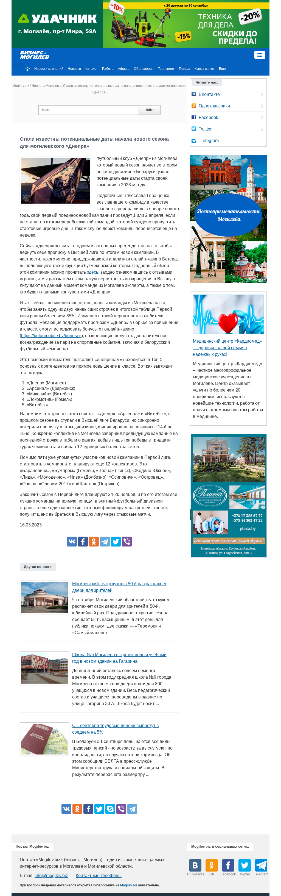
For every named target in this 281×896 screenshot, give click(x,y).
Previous (184, 497)
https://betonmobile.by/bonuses (51, 335)
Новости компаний (48, 69)
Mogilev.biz (20, 86)
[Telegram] (105, 542)
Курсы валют (205, 69)
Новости (74, 69)
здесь (92, 272)
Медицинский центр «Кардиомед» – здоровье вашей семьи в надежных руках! (227, 348)
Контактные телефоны (99, 875)
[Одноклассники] (94, 542)
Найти (149, 110)
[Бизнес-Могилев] (35, 54)
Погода (184, 69)
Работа (108, 69)
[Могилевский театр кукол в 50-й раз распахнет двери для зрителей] (46, 599)
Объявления (144, 69)
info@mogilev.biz (51, 875)
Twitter (205, 129)
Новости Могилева (46, 86)
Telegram (210, 140)
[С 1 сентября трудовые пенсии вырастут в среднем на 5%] (46, 741)
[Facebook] (83, 542)
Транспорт (166, 69)
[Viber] (127, 542)
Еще (222, 69)
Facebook (208, 117)
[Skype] (110, 809)
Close (17, 64)
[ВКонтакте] (72, 542)
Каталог (91, 69)
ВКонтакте (209, 94)
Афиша (124, 69)
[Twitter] (116, 542)
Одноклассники (214, 106)
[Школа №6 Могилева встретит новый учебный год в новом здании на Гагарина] (46, 670)
